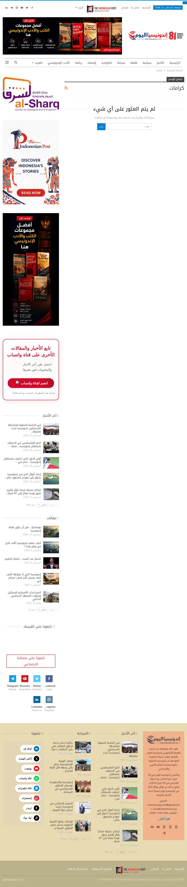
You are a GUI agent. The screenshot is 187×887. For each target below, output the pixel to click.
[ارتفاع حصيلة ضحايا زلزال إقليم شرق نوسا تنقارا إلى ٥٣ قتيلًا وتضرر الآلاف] (51, 494)
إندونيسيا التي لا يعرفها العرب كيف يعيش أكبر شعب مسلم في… (23, 577)
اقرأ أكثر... (163, 819)
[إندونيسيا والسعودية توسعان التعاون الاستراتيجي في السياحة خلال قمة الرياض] (83, 786)
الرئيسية (146, 7)
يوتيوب (28, 768)
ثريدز (29, 807)
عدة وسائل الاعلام (78, 868)
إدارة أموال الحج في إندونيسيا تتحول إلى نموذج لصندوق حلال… (22, 476)
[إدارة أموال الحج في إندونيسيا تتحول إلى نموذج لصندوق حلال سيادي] (51, 478)
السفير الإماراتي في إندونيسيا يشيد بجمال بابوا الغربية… (61, 806)
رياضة (78, 63)
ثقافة (134, 63)
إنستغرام (27, 798)
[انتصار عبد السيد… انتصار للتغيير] (51, 563)
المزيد (80, 7)
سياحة (121, 63)
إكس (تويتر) (25, 758)
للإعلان (124, 7)
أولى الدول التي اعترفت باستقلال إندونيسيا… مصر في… (22, 460)
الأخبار (160, 63)
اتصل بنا (135, 7)
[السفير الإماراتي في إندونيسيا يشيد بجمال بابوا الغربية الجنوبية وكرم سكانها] (83, 808)
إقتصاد (91, 63)
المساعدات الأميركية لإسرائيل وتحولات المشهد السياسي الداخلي (24, 596)
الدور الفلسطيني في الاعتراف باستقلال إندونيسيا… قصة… (24, 444)
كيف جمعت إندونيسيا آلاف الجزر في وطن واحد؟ (23, 545)
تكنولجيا (107, 63)
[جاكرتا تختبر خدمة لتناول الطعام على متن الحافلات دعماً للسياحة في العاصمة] (83, 747)
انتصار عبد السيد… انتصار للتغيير (23, 558)
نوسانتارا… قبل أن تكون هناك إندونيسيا (24, 529)
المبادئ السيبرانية (102, 868)
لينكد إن (27, 748)
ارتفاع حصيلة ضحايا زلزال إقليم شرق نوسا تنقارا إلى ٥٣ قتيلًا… (23, 492)
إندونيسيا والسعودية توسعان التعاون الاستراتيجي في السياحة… (61, 787)
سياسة (147, 63)
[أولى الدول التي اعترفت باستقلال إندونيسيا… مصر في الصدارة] (51, 463)
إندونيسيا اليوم (10, 879)
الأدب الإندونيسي (59, 63)
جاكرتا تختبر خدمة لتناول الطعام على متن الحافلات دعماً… (61, 746)
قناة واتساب (25, 778)
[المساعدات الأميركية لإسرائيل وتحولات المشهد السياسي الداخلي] (51, 597)
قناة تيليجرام (25, 788)
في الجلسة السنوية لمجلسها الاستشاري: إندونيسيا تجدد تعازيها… (24, 428)
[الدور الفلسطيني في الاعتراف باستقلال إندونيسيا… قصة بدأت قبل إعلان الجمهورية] (51, 447)
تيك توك (27, 817)
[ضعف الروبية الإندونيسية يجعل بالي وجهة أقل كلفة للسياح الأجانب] (83, 765)
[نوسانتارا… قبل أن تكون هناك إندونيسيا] (51, 532)
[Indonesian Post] (101, 9)
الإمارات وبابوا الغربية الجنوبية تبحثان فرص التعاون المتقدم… (61, 825)
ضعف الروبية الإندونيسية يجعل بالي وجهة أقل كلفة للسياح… (61, 765)
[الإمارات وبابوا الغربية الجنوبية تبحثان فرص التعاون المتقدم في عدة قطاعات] (83, 826)
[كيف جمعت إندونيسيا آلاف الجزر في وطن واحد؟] (51, 547)
